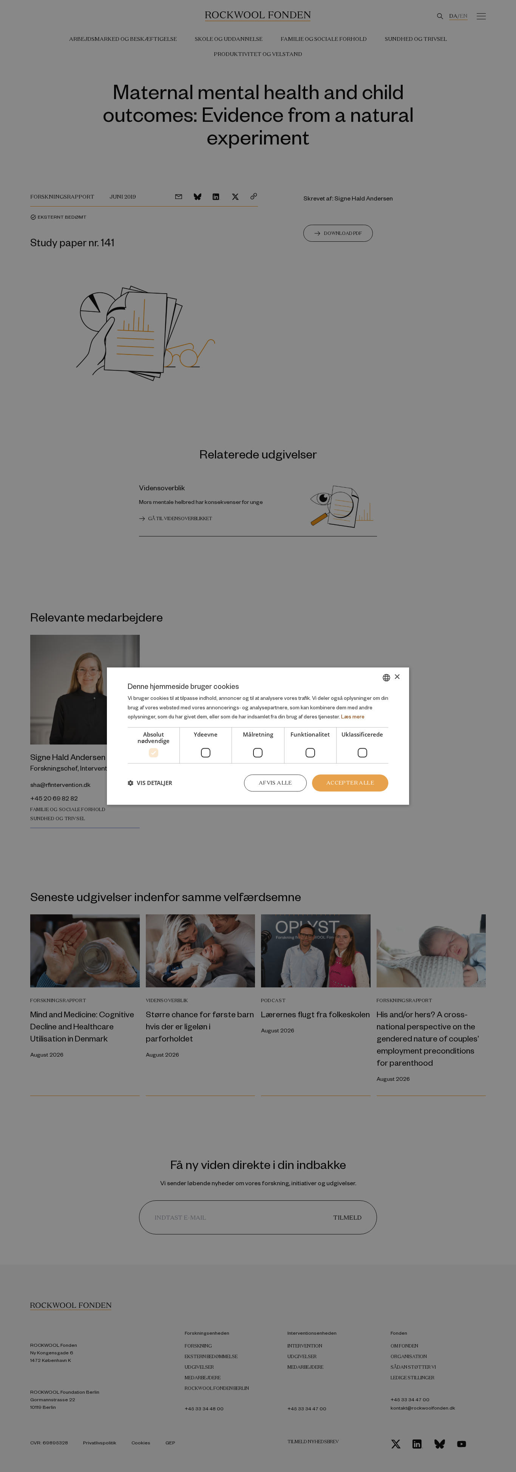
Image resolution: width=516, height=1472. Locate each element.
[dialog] (258, 736)
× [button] (397, 677)
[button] (150, 783)
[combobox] (386, 677)
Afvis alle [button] (275, 782)
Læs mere (353, 716)
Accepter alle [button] (350, 782)
